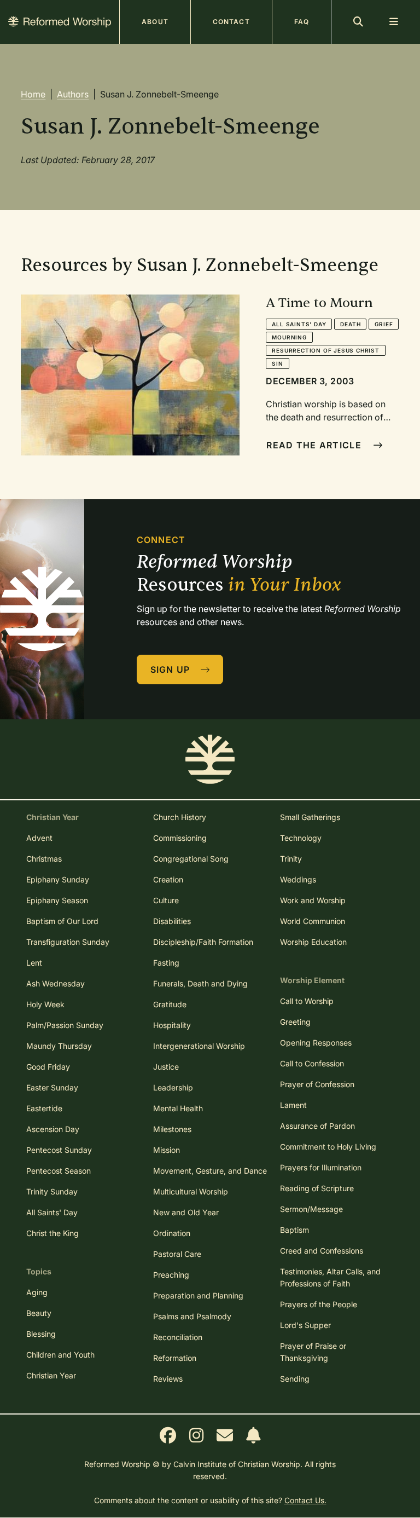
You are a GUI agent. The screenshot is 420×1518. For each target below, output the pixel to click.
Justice (166, 1066)
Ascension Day (52, 1129)
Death (350, 324)
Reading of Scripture (317, 1188)
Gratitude (169, 1004)
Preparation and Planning (198, 1295)
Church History (179, 817)
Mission (166, 1150)
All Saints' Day (299, 324)
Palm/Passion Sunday (64, 1025)
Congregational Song (191, 858)
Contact (231, 22)
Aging (37, 1292)
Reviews (168, 1378)
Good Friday (48, 1066)
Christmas (44, 858)
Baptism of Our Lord (62, 921)
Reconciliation (177, 1337)
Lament (293, 1105)
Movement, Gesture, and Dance (210, 1170)
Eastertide (44, 1108)
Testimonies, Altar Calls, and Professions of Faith (330, 1277)
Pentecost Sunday (59, 1150)
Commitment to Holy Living (328, 1146)
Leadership (173, 1087)
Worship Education (313, 941)
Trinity (291, 858)
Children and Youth (60, 1354)
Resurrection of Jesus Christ (325, 350)
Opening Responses (316, 1042)
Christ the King (52, 1233)
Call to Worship (307, 1001)
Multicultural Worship (190, 1191)
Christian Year (51, 1375)
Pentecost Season (58, 1170)
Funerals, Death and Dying (200, 983)
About (155, 22)
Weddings (298, 879)
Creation (168, 879)
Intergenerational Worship (199, 1046)
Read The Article (315, 445)
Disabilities (172, 921)
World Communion (312, 921)
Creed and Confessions (321, 1250)
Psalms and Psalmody (192, 1316)
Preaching (171, 1274)
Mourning (289, 337)
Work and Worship (313, 900)
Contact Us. (305, 1500)
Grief (384, 324)
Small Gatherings (310, 817)
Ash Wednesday (55, 983)
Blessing (41, 1333)
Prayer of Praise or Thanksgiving (313, 1352)
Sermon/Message (311, 1209)
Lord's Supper (305, 1325)
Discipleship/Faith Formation (203, 941)
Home (33, 94)
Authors (73, 94)
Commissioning (180, 837)
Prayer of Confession (317, 1084)
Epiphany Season (57, 900)
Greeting (295, 1021)
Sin (277, 363)
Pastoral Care (177, 1254)
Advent (39, 837)
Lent (34, 962)
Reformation (174, 1358)
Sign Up (171, 669)
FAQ (301, 22)
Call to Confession (312, 1063)
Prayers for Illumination (320, 1167)
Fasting (166, 962)
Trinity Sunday (52, 1191)
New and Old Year (186, 1212)
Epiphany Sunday (57, 879)
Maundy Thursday (59, 1046)
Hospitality (172, 1025)
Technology (301, 837)
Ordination (171, 1233)
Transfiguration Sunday (67, 941)
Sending (295, 1378)
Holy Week (45, 1004)
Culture (166, 900)
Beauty (38, 1313)
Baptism (294, 1229)
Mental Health (178, 1108)
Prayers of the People (318, 1304)
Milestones (172, 1129)
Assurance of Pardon (317, 1125)
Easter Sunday (52, 1087)
